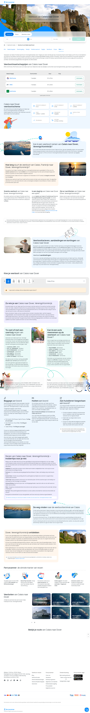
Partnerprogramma (50, 679)
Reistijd (27, 49)
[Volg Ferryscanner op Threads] (20, 680)
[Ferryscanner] (9, 2)
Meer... (60, 49)
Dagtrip (43, 49)
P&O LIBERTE (57, 616)
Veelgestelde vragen (65, 681)
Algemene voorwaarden (51, 681)
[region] (45, 651)
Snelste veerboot (35, 49)
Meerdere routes (26, 34)
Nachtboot (49, 49)
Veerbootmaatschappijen (38, 681)
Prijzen (55, 49)
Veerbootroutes (36, 677)
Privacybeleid (49, 686)
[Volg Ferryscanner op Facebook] (4, 680)
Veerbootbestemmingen (38, 679)
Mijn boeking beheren (65, 675)
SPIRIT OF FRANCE (78, 602)
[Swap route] (28, 39)
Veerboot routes (11, 45)
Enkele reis (9, 34)
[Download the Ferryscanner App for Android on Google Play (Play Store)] (78, 679)
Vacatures (48, 677)
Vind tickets (79, 78)
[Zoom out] (88, 636)
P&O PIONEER (76, 616)
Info (5, 49)
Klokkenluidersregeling (51, 684)
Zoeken (79, 39)
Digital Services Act (50, 688)
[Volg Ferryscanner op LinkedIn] (14, 680)
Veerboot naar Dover (19, 558)
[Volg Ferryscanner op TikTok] (11, 680)
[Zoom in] (88, 634)
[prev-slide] (4, 281)
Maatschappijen (11, 49)
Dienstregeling (20, 49)
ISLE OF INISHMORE (39, 602)
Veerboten (34, 684)
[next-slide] (33, 281)
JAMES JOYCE (37, 616)
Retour (17, 34)
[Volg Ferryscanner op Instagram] (8, 680)
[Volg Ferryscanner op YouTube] (17, 680)
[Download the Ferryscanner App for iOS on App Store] (78, 676)
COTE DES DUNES (58, 602)
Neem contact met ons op (65, 678)
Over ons (48, 675)
